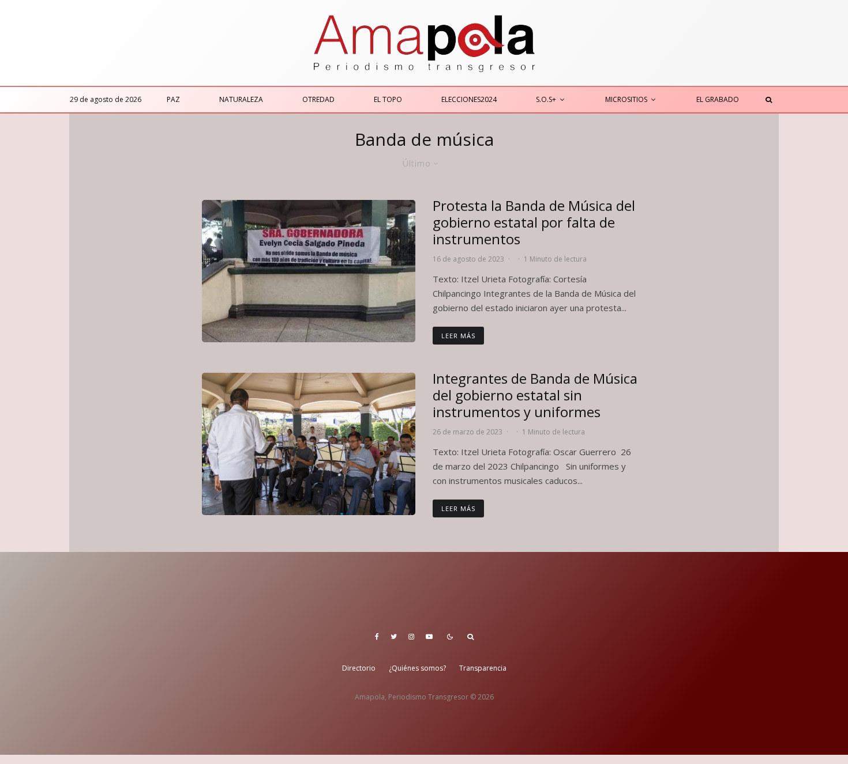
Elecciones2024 (469, 99)
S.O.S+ (546, 99)
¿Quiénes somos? (417, 668)
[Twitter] (394, 636)
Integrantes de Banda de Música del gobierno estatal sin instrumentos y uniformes (535, 395)
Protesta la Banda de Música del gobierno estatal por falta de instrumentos (534, 222)
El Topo (388, 99)
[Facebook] (377, 636)
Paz (173, 99)
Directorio (359, 668)
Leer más (458, 335)
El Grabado (717, 99)
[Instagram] (411, 636)
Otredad (318, 99)
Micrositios (626, 99)
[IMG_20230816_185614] (308, 271)
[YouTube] (429, 636)
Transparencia (482, 668)
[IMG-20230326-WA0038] (308, 444)
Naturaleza (241, 99)
